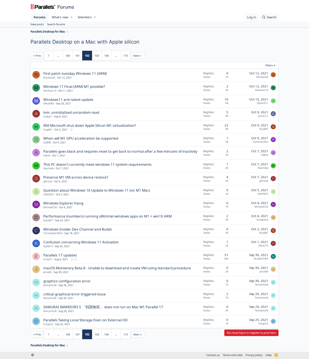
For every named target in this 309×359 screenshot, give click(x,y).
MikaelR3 (48, 103)
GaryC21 (263, 116)
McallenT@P (261, 258)
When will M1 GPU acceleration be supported (80, 138)
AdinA (46, 155)
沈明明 (47, 142)
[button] (72, 17)
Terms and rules (233, 355)
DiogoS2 (48, 324)
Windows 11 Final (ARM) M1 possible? (74, 86)
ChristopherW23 (52, 233)
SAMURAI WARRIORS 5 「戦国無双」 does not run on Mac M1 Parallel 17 (103, 306)
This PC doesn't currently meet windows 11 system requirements (97, 164)
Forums (39, 17)
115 (125, 55)
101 (77, 55)
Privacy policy (254, 355)
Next (136, 55)
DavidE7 (48, 220)
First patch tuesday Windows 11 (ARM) (75, 73)
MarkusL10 (49, 90)
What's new (60, 17)
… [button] (58, 55)
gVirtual (47, 181)
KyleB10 (48, 246)
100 (68, 55)
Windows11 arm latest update (68, 99)
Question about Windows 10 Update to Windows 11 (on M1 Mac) (96, 190)
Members (85, 17)
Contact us (213, 355)
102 (87, 55)
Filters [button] (269, 65)
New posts (37, 24)
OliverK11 (262, 103)
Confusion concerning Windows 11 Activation (81, 242)
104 (106, 55)
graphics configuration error (67, 281)
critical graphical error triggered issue (74, 294)
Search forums (56, 24)
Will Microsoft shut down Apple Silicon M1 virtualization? (89, 125)
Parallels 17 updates (60, 255)
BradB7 (263, 129)
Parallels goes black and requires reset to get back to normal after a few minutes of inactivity (120, 151)
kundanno (262, 220)
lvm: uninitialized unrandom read (71, 112)
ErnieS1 (47, 259)
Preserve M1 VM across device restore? (75, 177)
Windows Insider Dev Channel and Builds (77, 229)
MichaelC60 (50, 207)
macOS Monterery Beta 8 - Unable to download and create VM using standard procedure (117, 268)
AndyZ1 (47, 116)
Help (269, 355)
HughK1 (48, 129)
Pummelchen (260, 142)
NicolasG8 (49, 77)
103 (97, 55)
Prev (38, 55)
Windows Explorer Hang (63, 203)
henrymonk (50, 285)
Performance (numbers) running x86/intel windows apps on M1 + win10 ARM (107, 216)
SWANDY (48, 194)
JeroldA (47, 272)
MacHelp (48, 168)
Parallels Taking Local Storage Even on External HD (85, 320)
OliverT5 (263, 245)
